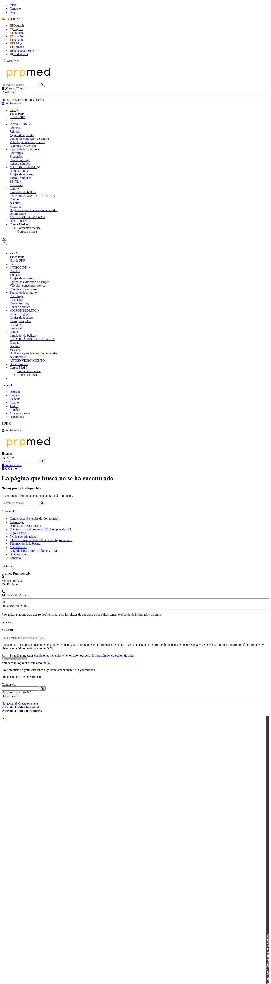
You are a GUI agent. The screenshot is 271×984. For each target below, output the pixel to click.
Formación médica (29, 228)
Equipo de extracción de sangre (29, 138)
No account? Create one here (20, 703)
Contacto (15, 8)
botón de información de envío (142, 614)
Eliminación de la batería (25, 543)
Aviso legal (17, 522)
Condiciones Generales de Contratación (34, 518)
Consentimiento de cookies (267, 959)
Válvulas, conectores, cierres (27, 142)
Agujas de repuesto (22, 135)
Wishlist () (12, 61)
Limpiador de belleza (23, 192)
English (18, 29)
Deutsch (18, 25)
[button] (19, 224)
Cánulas (15, 128)
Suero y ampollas (20, 178)
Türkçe (17, 43)
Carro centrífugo (20, 160)
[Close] (4, 243)
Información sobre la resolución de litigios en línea (41, 540)
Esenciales (16, 156)
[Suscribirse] (42, 638)
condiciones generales (48, 655)
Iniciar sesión (13, 430)
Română (18, 47)
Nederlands (20, 54)
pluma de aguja (19, 170)
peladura (15, 203)
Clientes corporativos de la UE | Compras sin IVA (41, 529)
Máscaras (15, 206)
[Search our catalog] (42, 85)
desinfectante (18, 213)
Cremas (14, 199)
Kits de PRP (17, 117)
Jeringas (15, 131)
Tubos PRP (17, 113)
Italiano (18, 39)
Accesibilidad (18, 547)
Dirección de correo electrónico (21, 676)
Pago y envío (18, 533)
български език (23, 50)
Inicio (13, 5)
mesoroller (16, 185)
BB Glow (16, 181)
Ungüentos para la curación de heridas (33, 210)
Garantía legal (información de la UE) (33, 550)
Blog (13, 12)
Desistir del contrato (14, 659)
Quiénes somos (19, 554)
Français (18, 32)
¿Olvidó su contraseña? (16, 692)
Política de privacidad (23, 536)
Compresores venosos (23, 145)
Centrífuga (16, 153)
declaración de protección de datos (113, 655)
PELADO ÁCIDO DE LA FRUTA (32, 195)
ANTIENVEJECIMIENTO (27, 217)
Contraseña (9, 684)
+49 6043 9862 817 (14, 595)
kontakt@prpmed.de (14, 605)
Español (18, 36)
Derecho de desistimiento (25, 525)
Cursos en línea (27, 231)
